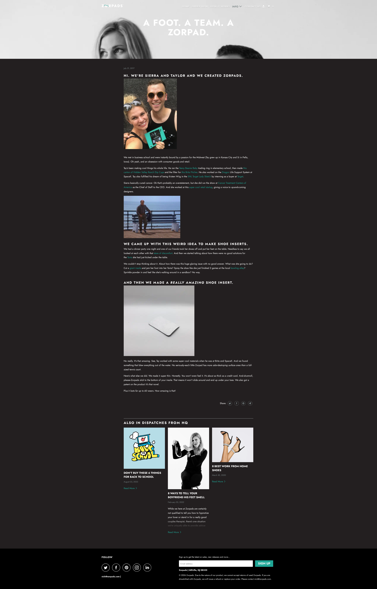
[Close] (239, 276)
